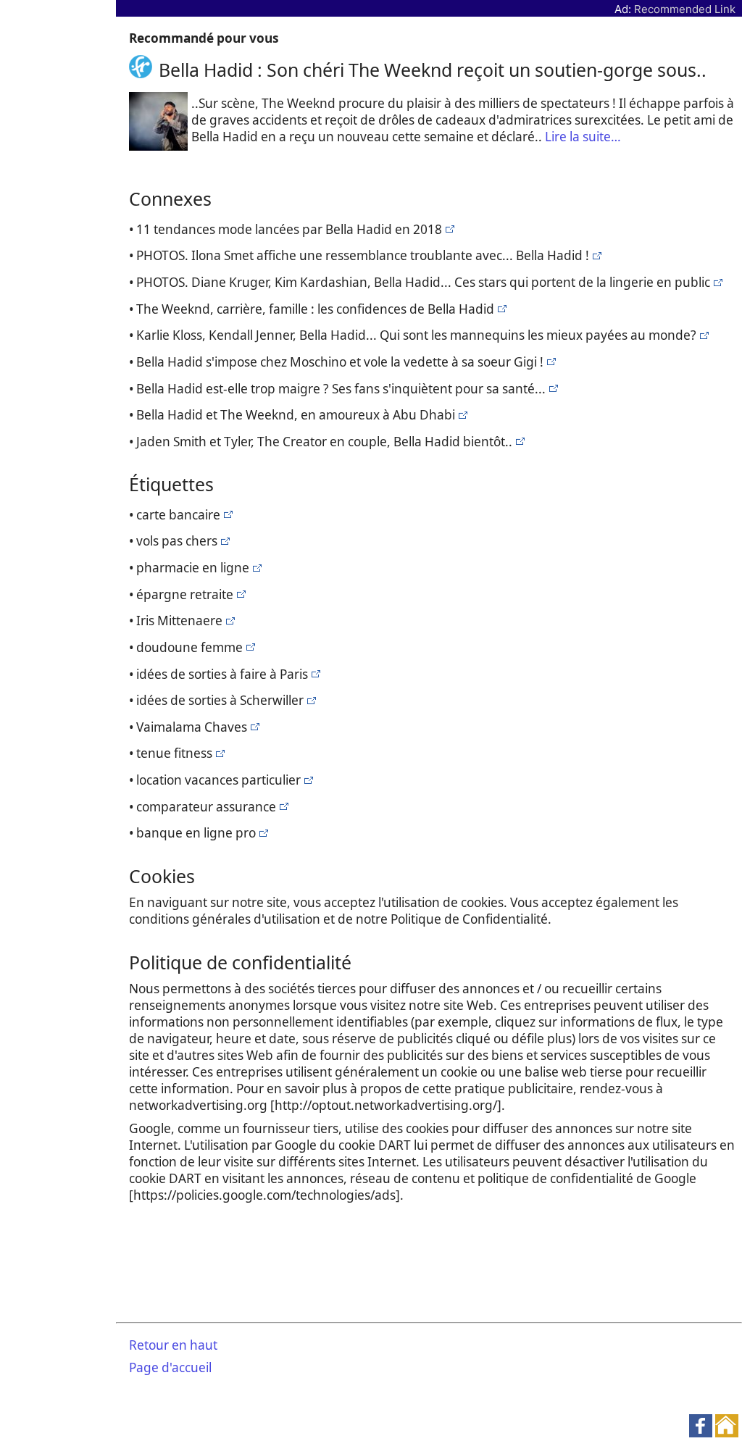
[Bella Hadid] (448, 229)
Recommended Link (684, 9)
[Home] (144, 69)
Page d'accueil (170, 1367)
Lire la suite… (583, 136)
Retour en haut (173, 1345)
